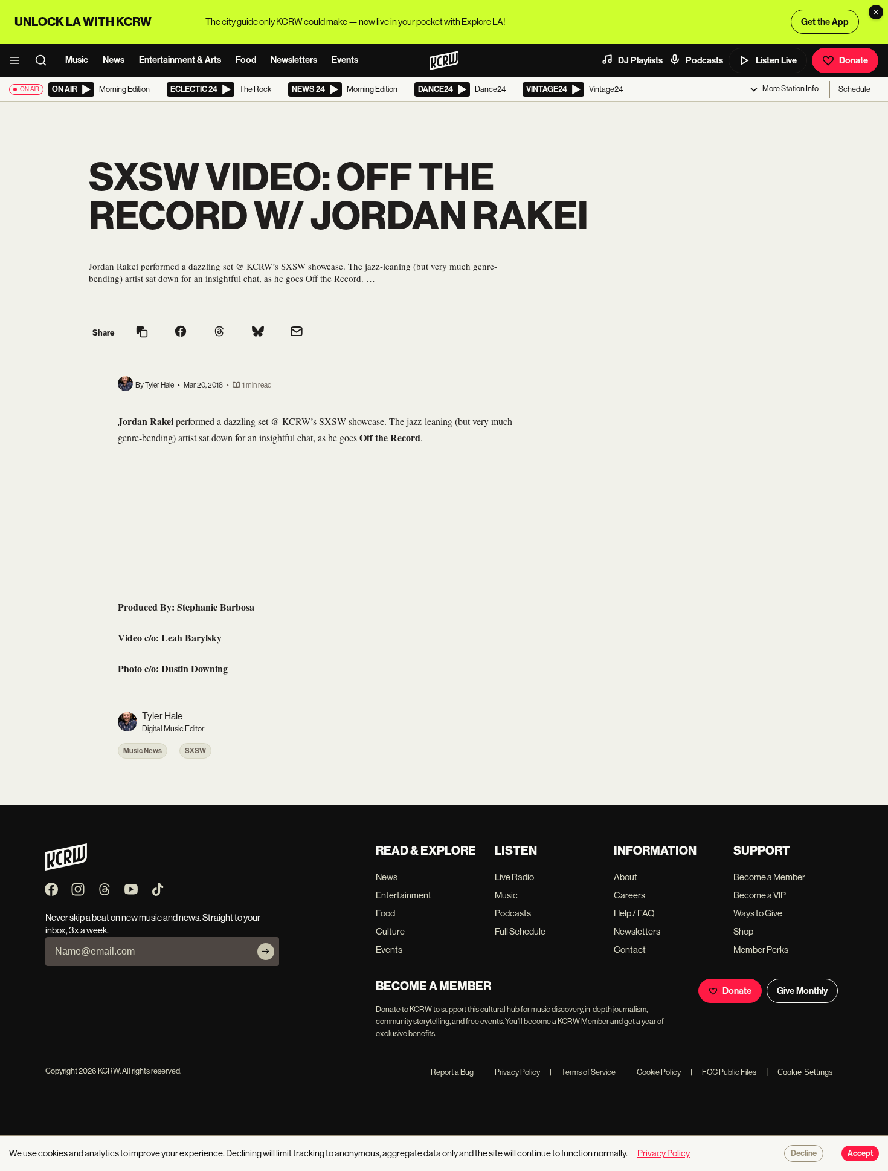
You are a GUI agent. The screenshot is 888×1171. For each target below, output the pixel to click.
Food (246, 59)
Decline (804, 1153)
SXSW (195, 751)
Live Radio (514, 877)
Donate (853, 60)
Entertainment (403, 895)
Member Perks (760, 949)
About (625, 877)
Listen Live (776, 60)
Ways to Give (757, 913)
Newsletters (294, 59)
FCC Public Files (723, 1072)
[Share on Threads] (219, 332)
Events (345, 59)
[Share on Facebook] (181, 332)
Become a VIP (759, 895)
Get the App (825, 21)
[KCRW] (66, 867)
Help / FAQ (634, 913)
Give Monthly (802, 990)
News (113, 59)
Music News (142, 751)
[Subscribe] (265, 951)
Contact (630, 949)
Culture (390, 931)
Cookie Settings (805, 1072)
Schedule (854, 89)
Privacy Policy (511, 1072)
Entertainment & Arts (180, 59)
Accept (860, 1153)
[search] (44, 60)
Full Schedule (520, 931)
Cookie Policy (653, 1072)
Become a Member (769, 877)
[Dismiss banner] (876, 12)
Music (76, 59)
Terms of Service (583, 1072)
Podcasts (704, 60)
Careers (629, 895)
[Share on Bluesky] (258, 332)
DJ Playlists (640, 60)
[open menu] (18, 60)
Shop (743, 931)
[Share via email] (297, 332)
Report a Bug (452, 1072)
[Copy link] (142, 333)
